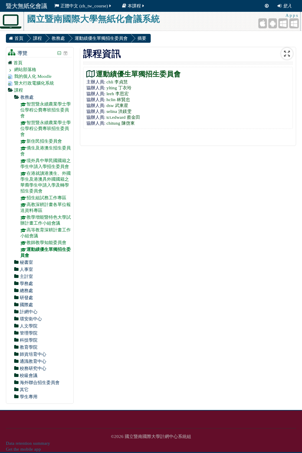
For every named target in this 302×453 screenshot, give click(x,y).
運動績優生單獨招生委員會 (138, 74)
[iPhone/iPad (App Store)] (262, 23)
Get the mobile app (23, 449)
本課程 (134, 6)
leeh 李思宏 (117, 93)
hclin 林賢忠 (118, 99)
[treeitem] (40, 63)
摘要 (141, 38)
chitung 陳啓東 (120, 123)
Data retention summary (28, 443)
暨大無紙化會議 (26, 6)
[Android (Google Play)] (272, 23)
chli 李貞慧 (117, 82)
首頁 (18, 62)
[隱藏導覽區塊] (59, 53)
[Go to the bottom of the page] (266, 6)
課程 (18, 90)
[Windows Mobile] (283, 23)
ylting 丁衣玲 (119, 87)
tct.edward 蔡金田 (123, 117)
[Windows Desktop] (294, 23)
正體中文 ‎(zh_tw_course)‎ (84, 6)
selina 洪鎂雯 (119, 111)
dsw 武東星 (117, 105)
